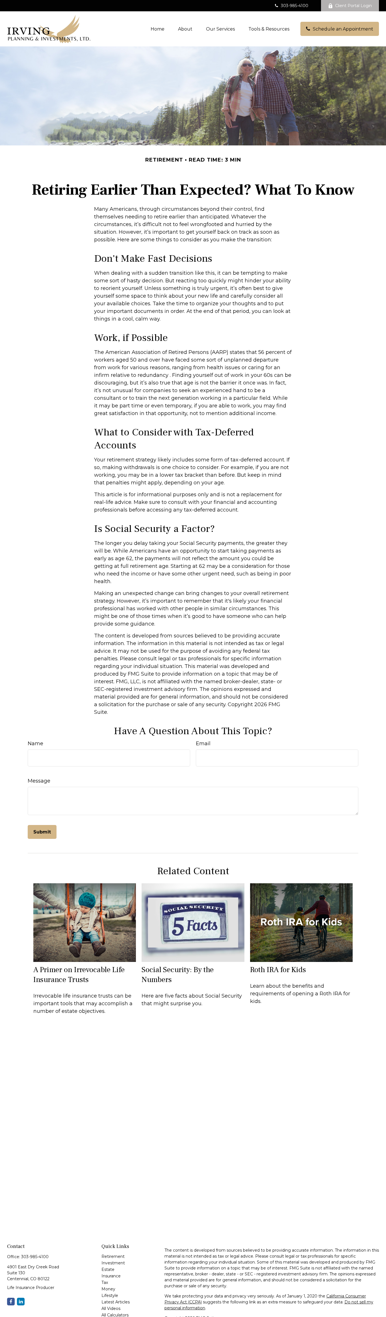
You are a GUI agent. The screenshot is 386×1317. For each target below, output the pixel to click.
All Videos (110, 1308)
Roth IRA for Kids (278, 970)
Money (108, 1289)
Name (35, 743)
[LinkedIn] (21, 1301)
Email (203, 743)
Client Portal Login (353, 5)
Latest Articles (115, 1302)
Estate (107, 1269)
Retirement (113, 1256)
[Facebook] (11, 1301)
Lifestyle (109, 1295)
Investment (113, 1263)
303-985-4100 (294, 5)
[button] (157, 28)
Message (39, 781)
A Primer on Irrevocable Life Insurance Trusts (79, 975)
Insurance (111, 1276)
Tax (104, 1282)
